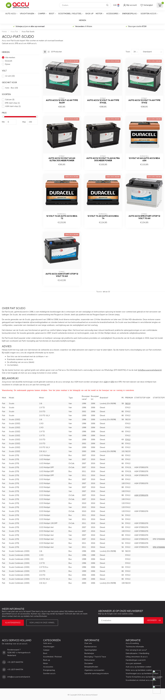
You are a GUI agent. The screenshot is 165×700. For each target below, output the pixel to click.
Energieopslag (129, 13)
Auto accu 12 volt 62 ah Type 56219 (62, 101)
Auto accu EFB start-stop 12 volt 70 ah (144, 217)
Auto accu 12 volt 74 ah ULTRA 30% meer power (103, 159)
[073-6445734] (158, 674)
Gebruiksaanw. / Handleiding (137, 653)
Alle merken (10, 57)
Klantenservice (12, 622)
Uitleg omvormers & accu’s (137, 656)
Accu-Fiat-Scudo (28, 31)
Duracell (8, 61)
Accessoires (112, 13)
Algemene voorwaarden (94, 670)
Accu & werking (132, 643)
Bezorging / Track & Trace (95, 656)
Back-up (89, 13)
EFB (112, 382)
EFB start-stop (12, 103)
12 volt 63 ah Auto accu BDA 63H (144, 159)
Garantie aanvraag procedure (96, 673)
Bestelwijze (89, 653)
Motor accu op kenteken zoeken (139, 670)
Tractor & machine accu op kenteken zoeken (144, 677)
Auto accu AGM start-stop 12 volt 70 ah (62, 275)
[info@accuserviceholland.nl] (158, 682)
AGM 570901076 (141, 495)
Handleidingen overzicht (136, 660)
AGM (106, 382)
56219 (127, 403)
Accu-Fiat (14, 31)
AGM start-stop (13, 106)
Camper (41, 13)
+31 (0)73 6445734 (15, 662)
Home (4, 31)
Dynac (7, 64)
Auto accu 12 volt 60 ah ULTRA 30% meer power (61, 159)
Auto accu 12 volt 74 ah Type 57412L (103, 101)
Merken (82, 20)
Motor (99, 13)
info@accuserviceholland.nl (18, 677)
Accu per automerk (133, 663)
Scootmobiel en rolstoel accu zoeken (141, 680)
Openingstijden (90, 650)
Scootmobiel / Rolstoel (70, 13)
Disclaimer (88, 663)
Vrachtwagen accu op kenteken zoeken (142, 673)
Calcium (9, 100)
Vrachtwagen (27, 13)
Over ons (88, 643)
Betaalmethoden (91, 667)
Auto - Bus (11, 88)
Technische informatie (135, 646)
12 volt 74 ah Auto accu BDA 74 (103, 217)
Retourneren (89, 660)
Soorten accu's (148, 13)
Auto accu (10, 13)
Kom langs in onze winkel (42, 622)
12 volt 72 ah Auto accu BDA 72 (61, 217)
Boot (51, 13)
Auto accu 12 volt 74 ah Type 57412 (144, 101)
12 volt (10, 76)
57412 (127, 439)
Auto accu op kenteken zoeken (138, 667)
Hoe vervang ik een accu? (136, 650)
